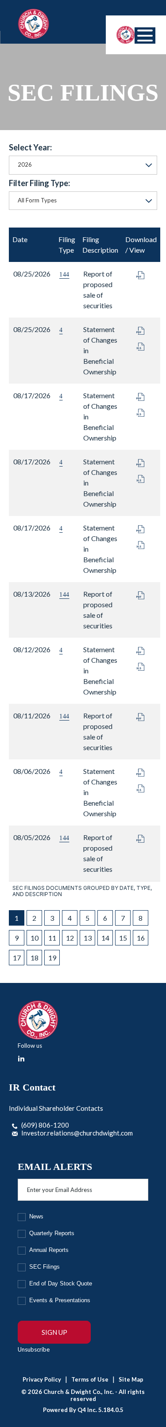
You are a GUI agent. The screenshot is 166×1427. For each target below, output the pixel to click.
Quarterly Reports (51, 1233)
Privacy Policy (42, 1379)
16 (141, 938)
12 (70, 938)
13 (88, 938)
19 (52, 957)
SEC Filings (44, 1266)
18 (35, 957)
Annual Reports (49, 1250)
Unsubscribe (34, 1349)
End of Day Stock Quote (60, 1283)
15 (123, 938)
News (36, 1216)
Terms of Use (89, 1379)
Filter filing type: (39, 183)
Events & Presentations (59, 1300)
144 (64, 274)
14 (105, 938)
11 (52, 938)
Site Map (131, 1379)
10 (35, 938)
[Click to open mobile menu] (145, 35)
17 (17, 957)
